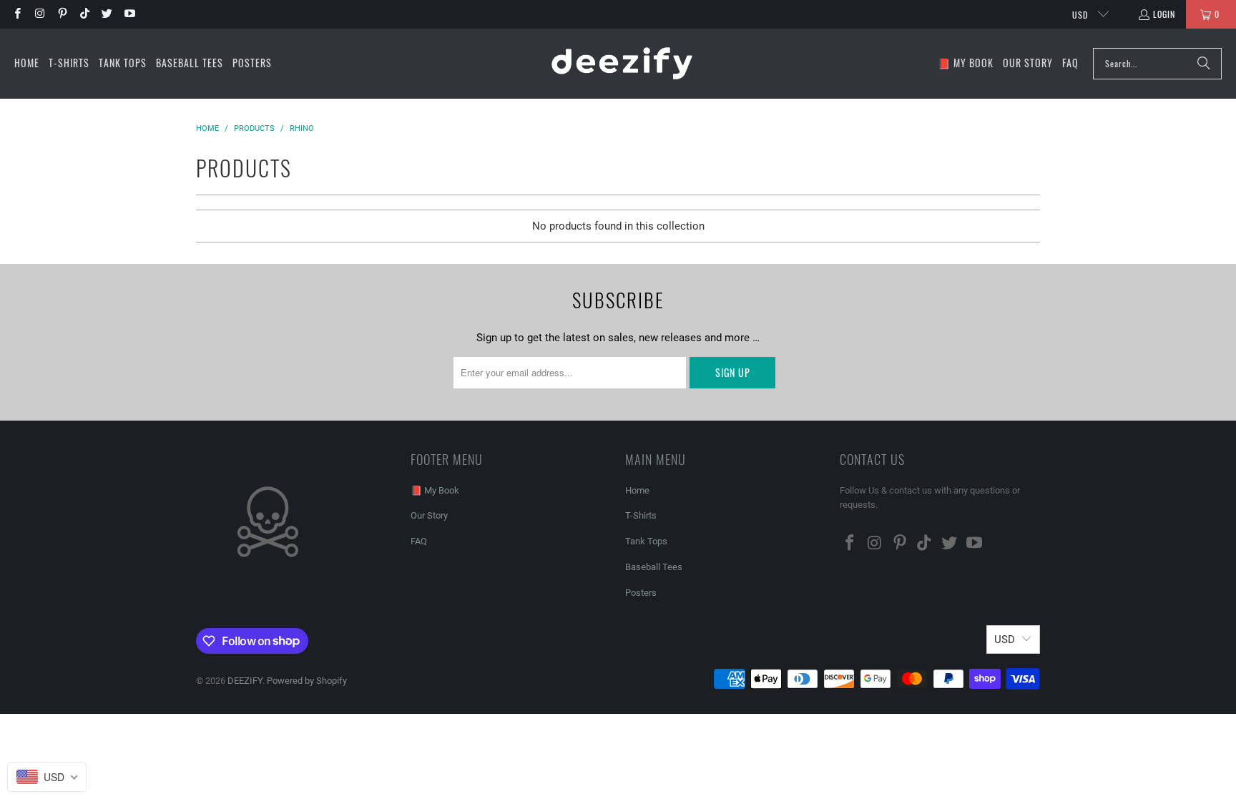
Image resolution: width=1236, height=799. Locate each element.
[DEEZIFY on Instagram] (39, 14)
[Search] (1204, 63)
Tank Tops (646, 541)
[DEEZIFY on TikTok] (84, 14)
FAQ (419, 541)
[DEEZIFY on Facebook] (17, 14)
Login (1164, 14)
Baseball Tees (653, 567)
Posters (641, 592)
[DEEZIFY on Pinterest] (62, 14)
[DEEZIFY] (622, 64)
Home (637, 490)
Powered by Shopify (307, 680)
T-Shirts (641, 515)
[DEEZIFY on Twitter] (106, 14)
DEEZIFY (245, 680)
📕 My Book (435, 490)
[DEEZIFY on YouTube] (128, 14)
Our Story (429, 515)
